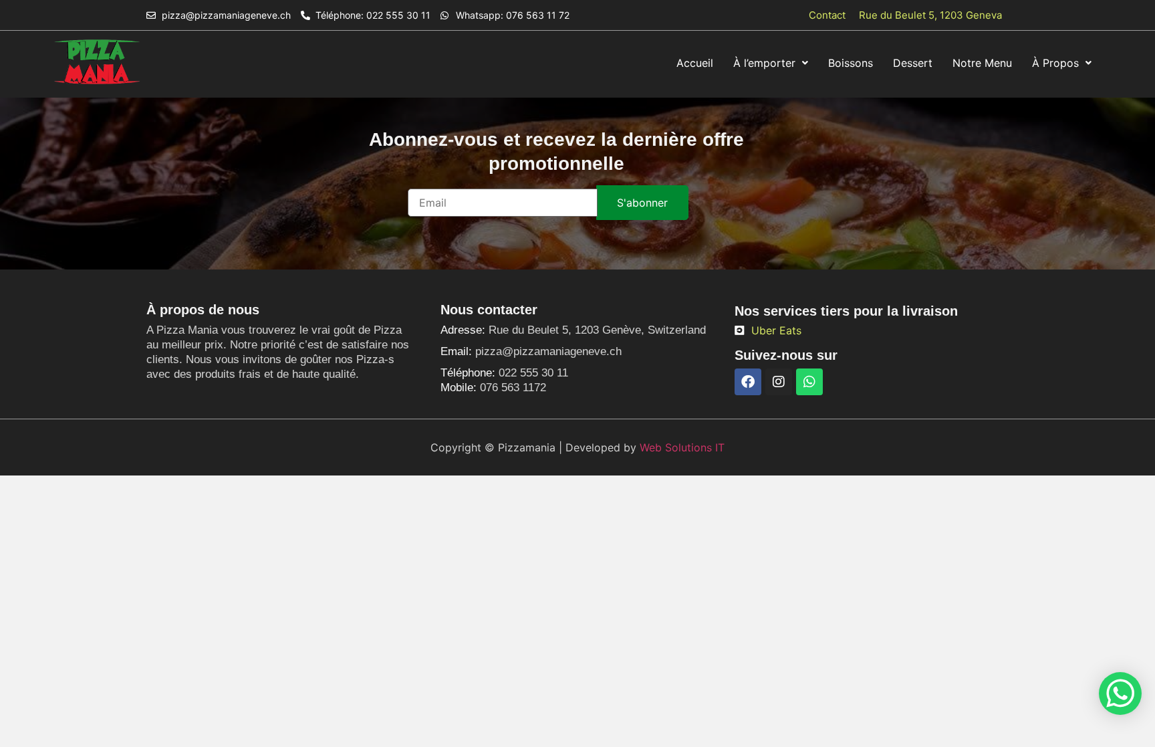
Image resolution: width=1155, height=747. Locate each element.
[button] (770, 62)
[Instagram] (778, 381)
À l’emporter (764, 63)
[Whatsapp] (809, 381)
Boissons (850, 63)
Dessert (912, 63)
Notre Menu (982, 63)
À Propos (1055, 63)
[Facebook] (748, 381)
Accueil (694, 63)
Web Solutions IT (682, 447)
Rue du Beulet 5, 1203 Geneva (930, 15)
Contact (827, 15)
